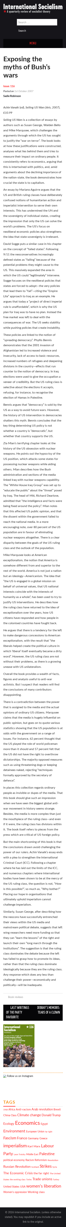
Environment (14, 1131)
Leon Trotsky (19, 1155)
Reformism (41, 1160)
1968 (5, 1110)
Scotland (35, 1167)
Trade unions (42, 1179)
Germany (33, 1138)
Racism (29, 1160)
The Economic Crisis (18, 1173)
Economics (27, 1123)
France (22, 1138)
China (6, 1115)
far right (48, 1132)
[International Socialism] (33, 8)
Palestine (47, 1154)
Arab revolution (42, 1109)
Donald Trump (51, 1115)
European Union (35, 1131)
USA (22, 1186)
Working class (36, 1192)
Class (13, 1115)
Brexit (57, 1109)
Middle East (32, 1154)
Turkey (56, 1180)
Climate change (29, 1115)
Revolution (53, 1160)
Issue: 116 (9, 86)
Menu (33, 43)
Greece (43, 1138)
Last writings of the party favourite (17, 1012)
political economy (14, 1160)
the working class (17, 1180)
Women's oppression (15, 1192)
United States (11, 1186)
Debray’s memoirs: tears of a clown (48, 1010)
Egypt (44, 1124)
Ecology (8, 1123)
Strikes (46, 1166)
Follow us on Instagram (19, 1076)
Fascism (9, 1138)
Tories (29, 1180)
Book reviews (15, 997)
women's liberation (43, 1186)
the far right (41, 1173)
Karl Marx (33, 1146)
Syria (54, 1167)
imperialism (15, 1146)
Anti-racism (23, 1109)
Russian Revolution (17, 1166)
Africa (11, 1109)
